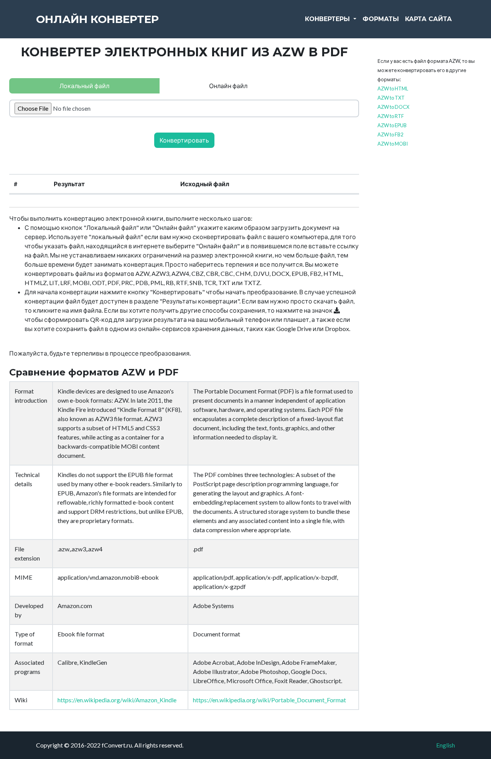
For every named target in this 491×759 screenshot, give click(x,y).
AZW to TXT (391, 98)
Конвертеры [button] (328, 19)
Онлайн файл (228, 85)
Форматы (380, 19)
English (445, 745)
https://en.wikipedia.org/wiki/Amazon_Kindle (117, 699)
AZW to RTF (390, 116)
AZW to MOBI (392, 144)
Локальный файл (84, 85)
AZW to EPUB (392, 125)
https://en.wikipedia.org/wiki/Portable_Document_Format (269, 699)
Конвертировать (184, 140)
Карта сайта (428, 19)
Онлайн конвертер (97, 19)
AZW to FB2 (390, 134)
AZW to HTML (392, 88)
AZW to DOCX (393, 107)
